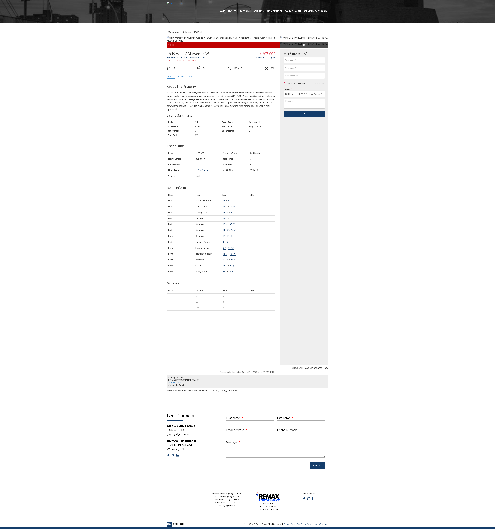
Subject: (287, 89)
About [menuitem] (232, 11)
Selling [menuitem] (257, 11)
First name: (233, 417)
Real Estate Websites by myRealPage (312, 524)
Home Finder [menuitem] (274, 11)
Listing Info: (175, 146)
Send (304, 113)
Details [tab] (171, 76)
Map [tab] (190, 76)
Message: (232, 442)
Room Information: (180, 187)
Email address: (235, 430)
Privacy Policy (290, 524)
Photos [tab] (181, 76)
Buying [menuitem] (244, 11)
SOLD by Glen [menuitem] (293, 11)
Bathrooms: (175, 283)
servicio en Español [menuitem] (315, 11)
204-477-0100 (174, 382)
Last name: (284, 417)
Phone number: (287, 430)
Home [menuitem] (221, 11)
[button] (168, 455)
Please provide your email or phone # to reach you (304, 83)
